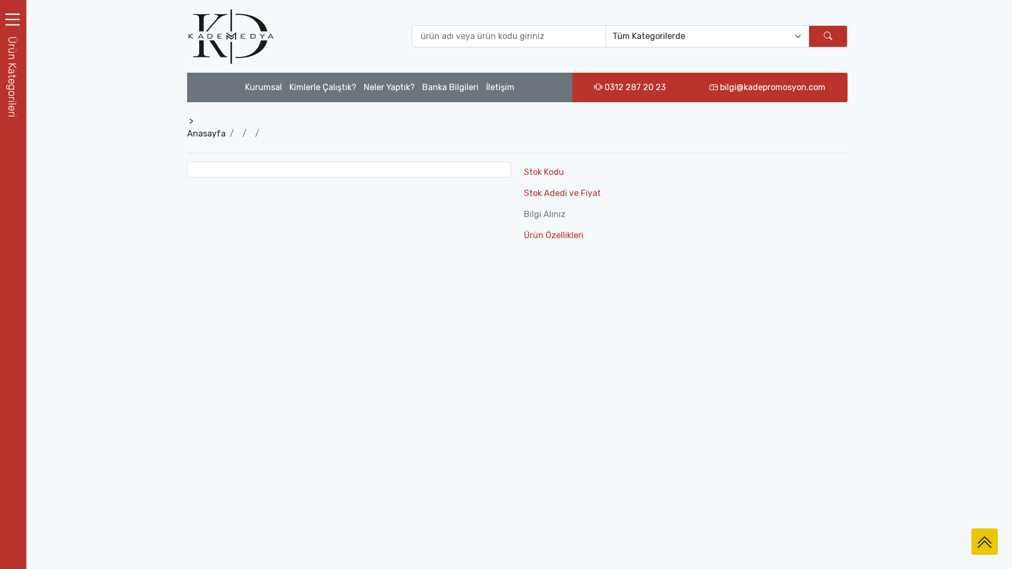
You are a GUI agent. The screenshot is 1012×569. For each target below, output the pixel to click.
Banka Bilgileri (450, 87)
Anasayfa (206, 134)
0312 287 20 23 (634, 87)
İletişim (500, 87)
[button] (13, 77)
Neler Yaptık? (389, 87)
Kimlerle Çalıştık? (322, 87)
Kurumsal (263, 87)
